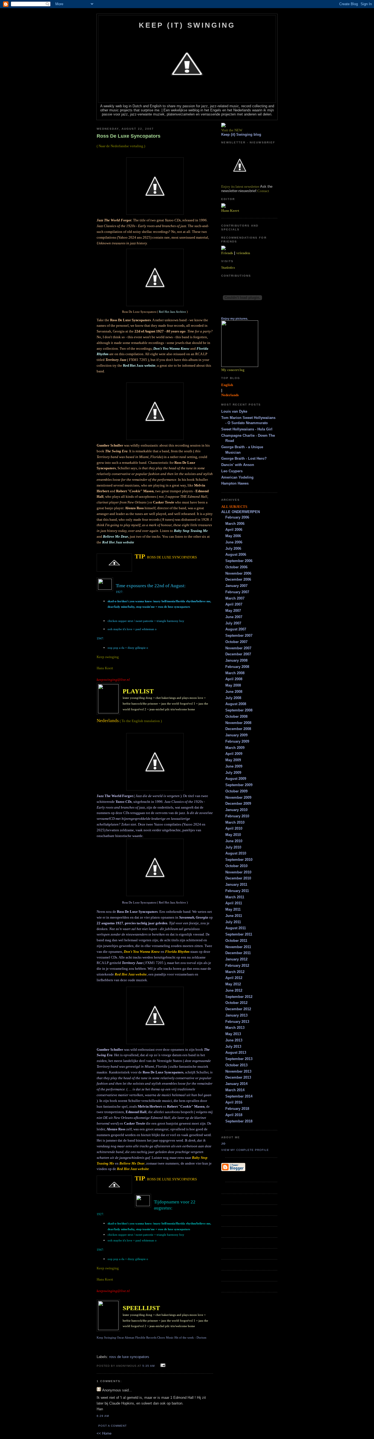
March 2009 (234, 748)
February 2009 (237, 741)
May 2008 (233, 685)
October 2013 (236, 1065)
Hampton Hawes (235, 483)
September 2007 (238, 635)
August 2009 (235, 779)
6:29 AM (103, 1415)
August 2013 (235, 1052)
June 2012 (233, 990)
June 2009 (233, 766)
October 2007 (236, 642)
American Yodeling (237, 477)
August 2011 (235, 928)
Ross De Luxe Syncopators (128, 136)
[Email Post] (162, 1365)
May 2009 (233, 760)
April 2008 (233, 679)
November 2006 (238, 573)
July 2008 (233, 698)
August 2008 (235, 704)
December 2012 (238, 1009)
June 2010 (233, 841)
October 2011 (236, 941)
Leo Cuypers (232, 471)
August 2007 (235, 629)
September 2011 (238, 934)
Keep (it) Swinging (187, 25)
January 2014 (236, 1084)
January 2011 (236, 884)
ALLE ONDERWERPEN (240, 512)
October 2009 (236, 791)
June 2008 (233, 692)
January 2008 (236, 660)
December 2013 (238, 1077)
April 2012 (233, 978)
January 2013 (236, 1015)
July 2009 (233, 773)
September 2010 (238, 860)
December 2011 (238, 953)
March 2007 (234, 598)
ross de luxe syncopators (129, 1357)
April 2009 (233, 754)
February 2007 (237, 592)
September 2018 (238, 1121)
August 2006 (235, 554)
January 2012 (236, 959)
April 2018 (233, 1115)
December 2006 (238, 579)
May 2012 (233, 984)
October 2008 (236, 716)
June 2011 (233, 916)
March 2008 (234, 673)
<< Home (104, 1433)
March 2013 (234, 1028)
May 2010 (233, 835)
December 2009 (238, 803)
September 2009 (238, 785)
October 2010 (236, 866)
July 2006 (233, 548)
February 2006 (237, 517)
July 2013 (233, 1046)
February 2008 (237, 667)
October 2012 (236, 1003)
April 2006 (233, 530)
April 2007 (233, 604)
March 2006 (234, 524)
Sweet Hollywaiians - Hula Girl (246, 429)
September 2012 (238, 997)
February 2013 (237, 1022)
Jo (223, 1143)
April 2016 (233, 1102)
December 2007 (238, 654)
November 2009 (238, 797)
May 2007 (233, 611)
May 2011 (233, 909)
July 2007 (233, 623)
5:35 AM (148, 1365)
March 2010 (234, 822)
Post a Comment (112, 1425)
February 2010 (237, 816)
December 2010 (238, 878)
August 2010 (235, 853)
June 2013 (233, 1040)
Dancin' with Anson (237, 465)
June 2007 (233, 617)
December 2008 (238, 729)
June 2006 (233, 542)
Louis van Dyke (234, 411)
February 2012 (237, 965)
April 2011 (233, 903)
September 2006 (238, 561)
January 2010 (236, 810)
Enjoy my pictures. (234, 318)
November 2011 (238, 947)
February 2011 (237, 891)
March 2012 (234, 972)
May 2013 (233, 1034)
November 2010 (238, 872)
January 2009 (236, 735)
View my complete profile (245, 1149)
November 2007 (238, 648)
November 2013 (238, 1071)
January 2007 (236, 586)
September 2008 (238, 710)
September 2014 (238, 1096)
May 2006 (233, 536)
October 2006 (236, 567)
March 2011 (234, 897)
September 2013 (238, 1059)
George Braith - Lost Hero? (244, 458)
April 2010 (233, 828)
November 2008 (238, 723)
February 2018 (237, 1109)
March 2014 (234, 1090)
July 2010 (233, 847)
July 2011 (233, 922)
